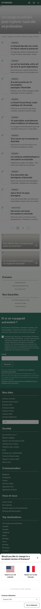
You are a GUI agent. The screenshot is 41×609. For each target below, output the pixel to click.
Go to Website (31, 605)
